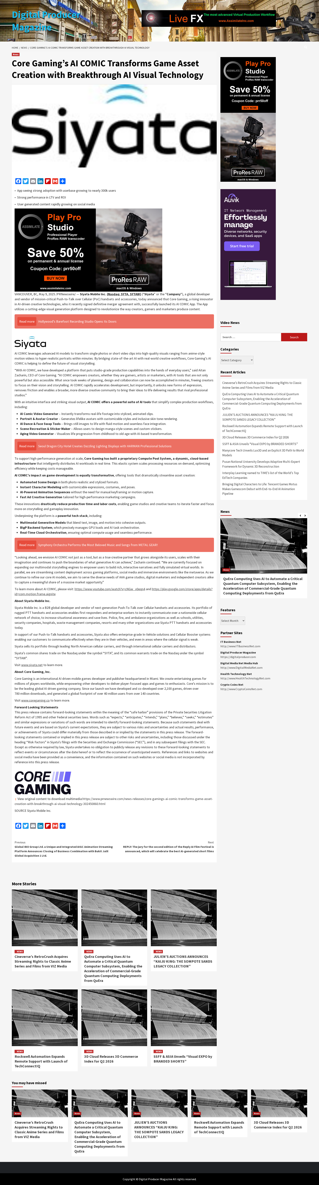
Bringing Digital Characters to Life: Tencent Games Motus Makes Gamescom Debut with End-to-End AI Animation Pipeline (259, 489)
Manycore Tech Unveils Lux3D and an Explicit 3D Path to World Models (263, 452)
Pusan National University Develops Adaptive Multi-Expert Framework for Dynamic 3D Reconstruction (261, 464)
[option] (264, 560)
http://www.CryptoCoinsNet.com (241, 689)
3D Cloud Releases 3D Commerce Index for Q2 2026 (111, 1058)
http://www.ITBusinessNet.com (240, 646)
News (15, 54)
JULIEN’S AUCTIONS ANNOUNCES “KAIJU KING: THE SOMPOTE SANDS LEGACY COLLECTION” (183, 961)
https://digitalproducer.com (238, 657)
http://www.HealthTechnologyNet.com (245, 678)
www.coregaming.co (35, 700)
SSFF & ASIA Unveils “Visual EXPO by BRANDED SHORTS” (183, 1058)
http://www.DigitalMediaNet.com (241, 667)
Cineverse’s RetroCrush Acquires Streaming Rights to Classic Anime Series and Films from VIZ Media (43, 961)
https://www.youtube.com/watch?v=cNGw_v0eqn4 (110, 589)
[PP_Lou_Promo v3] (88, 250)
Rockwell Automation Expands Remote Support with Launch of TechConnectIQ (41, 1061)
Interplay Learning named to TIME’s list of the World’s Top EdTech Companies (260, 475)
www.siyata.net (32, 665)
